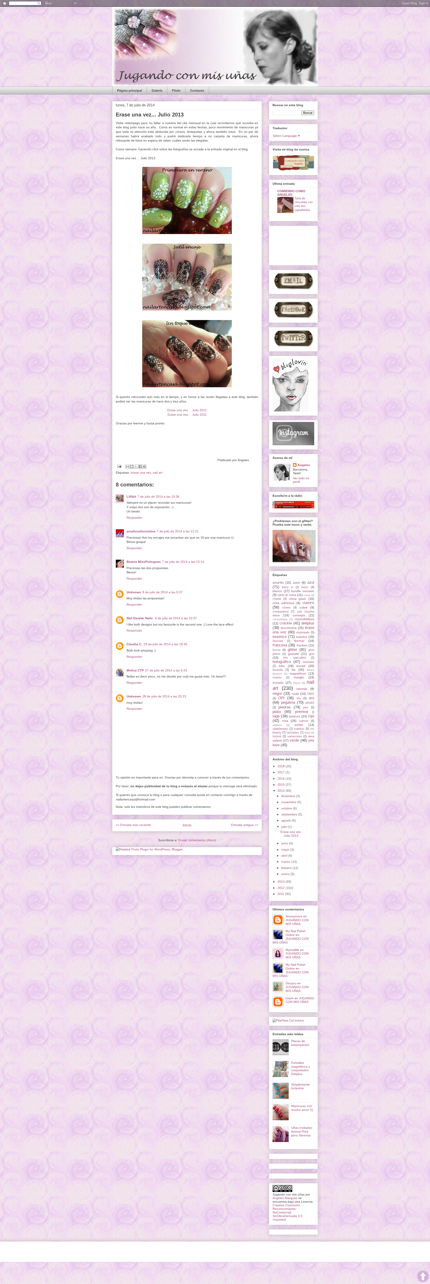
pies (305, 707)
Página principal (129, 90)
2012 (281, 888)
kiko (282, 666)
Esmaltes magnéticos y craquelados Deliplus (300, 1068)
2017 (281, 772)
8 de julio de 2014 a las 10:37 (176, 618)
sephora (277, 725)
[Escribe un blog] (131, 466)
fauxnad (278, 641)
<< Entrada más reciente (133, 825)
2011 (281, 894)
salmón (303, 721)
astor (296, 582)
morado (278, 682)
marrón (277, 677)
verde (294, 740)
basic (304, 587)
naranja (301, 688)
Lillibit (131, 496)
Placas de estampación (300, 1043)
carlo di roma (286, 595)
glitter (292, 649)
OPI (281, 698)
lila (293, 669)
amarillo (278, 582)
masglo (299, 677)
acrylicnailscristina (141, 531)
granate (293, 654)
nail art (157, 472)
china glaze (297, 598)
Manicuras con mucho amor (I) (302, 1108)
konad (301, 666)
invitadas (308, 662)
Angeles (303, 465)
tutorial (277, 736)
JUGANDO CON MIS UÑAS (297, 922)
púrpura (294, 716)
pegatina (288, 702)
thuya (307, 732)
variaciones (294, 736)
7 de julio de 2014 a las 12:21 (178, 531)
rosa (285, 721)
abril (284, 855)
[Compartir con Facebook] (140, 466)
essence (280, 636)
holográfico (282, 662)
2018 (281, 766)
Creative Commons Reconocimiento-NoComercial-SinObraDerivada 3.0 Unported (287, 1212)
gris (311, 654)
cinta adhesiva (283, 603)
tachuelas (292, 732)
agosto (286, 820)
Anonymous (294, 916)
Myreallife (292, 950)
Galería (157, 90)
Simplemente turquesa (300, 1086)
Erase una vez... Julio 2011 (187, 414)
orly (298, 698)
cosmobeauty (280, 619)
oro (311, 698)
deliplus (307, 623)
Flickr (176, 90)
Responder (134, 517)
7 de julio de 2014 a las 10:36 (158, 496)
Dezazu (291, 983)
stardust (299, 728)
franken (302, 645)
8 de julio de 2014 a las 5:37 (162, 592)
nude (295, 693)
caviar (307, 595)
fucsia (276, 650)
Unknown (134, 592)
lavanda (278, 669)
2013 (281, 881)
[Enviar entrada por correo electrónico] (119, 466)
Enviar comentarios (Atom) (197, 840)
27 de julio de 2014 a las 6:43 (166, 670)
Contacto (197, 90)
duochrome (289, 628)
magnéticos (298, 673)
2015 (281, 784)
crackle (286, 623)
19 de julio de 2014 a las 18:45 (165, 644)
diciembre (288, 796)
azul (310, 582)
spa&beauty (280, 728)
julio (284, 826)
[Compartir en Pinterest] (144, 466)
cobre (303, 607)
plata (277, 712)
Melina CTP (135, 670)
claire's (308, 603)
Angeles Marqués (285, 1198)
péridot (309, 702)
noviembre (289, 802)
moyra (296, 683)
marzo (286, 861)
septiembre (289, 814)
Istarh (290, 998)
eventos (301, 637)
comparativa (280, 611)
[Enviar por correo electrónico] (127, 466)
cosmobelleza (304, 619)
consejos (299, 615)
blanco (277, 591)
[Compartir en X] (136, 466)
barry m (287, 587)
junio (285, 843)
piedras (284, 707)
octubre (287, 808)
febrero (286, 868)
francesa (280, 645)
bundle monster (302, 591)
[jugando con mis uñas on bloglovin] (290, 410)
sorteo (298, 725)
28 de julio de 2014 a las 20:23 (164, 696)
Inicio (187, 825)
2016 (281, 778)
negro (277, 693)
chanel (277, 598)
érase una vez (141, 472)
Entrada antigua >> (244, 825)
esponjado (303, 632)
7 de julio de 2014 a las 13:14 (183, 561)
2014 (281, 790)
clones (286, 607)
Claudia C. (134, 644)
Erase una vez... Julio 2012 (187, 410)
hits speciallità (294, 657)
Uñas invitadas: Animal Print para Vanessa (302, 1131)
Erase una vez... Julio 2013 (291, 833)
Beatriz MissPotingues (144, 561)
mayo (285, 849)
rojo (311, 716)
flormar (299, 641)
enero (285, 874)
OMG (310, 693)
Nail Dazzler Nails (140, 618)
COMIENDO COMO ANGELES (291, 192)
